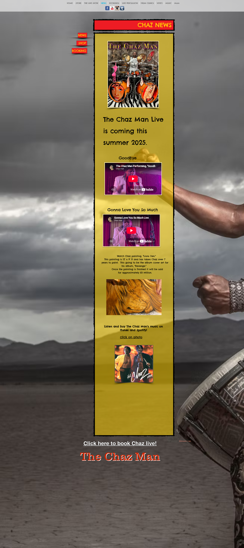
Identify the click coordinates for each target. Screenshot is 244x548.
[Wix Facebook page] (107, 8)
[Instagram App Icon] (117, 8)
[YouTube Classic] (112, 8)
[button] (134, 297)
